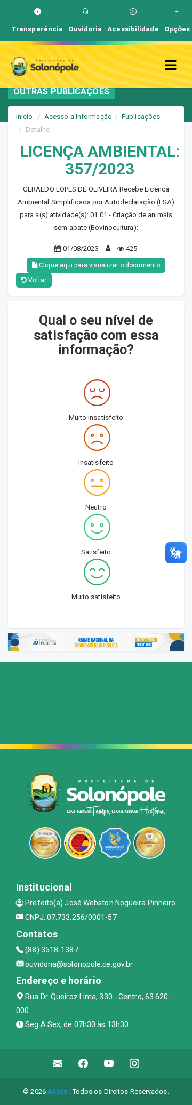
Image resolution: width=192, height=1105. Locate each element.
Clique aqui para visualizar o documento (98, 265)
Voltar (36, 280)
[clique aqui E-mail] (58, 1063)
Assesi (58, 1091)
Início (24, 117)
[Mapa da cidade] (96, 702)
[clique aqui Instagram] (134, 1063)
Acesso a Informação (78, 117)
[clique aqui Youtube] (109, 1063)
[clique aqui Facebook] (83, 1063)
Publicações (141, 117)
